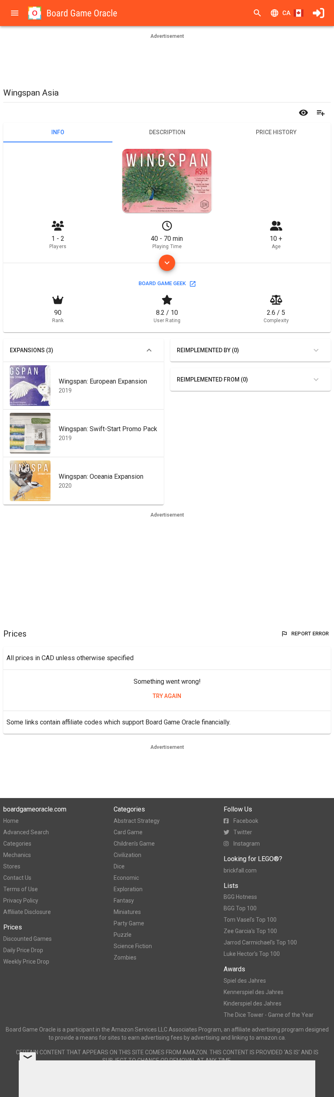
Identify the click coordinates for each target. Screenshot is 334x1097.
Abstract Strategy (137, 821)
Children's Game (134, 843)
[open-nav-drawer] (14, 13)
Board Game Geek (162, 283)
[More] (167, 263)
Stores (11, 866)
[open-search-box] (257, 13)
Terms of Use (20, 889)
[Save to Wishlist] (320, 113)
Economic (126, 878)
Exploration (128, 889)
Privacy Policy (20, 900)
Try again (167, 696)
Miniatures (127, 912)
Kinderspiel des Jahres (252, 1003)
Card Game (128, 832)
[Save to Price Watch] (303, 113)
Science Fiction (133, 946)
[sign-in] (318, 13)
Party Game (129, 923)
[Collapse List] (149, 350)
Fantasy (124, 900)
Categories (17, 843)
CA (286, 13)
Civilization (127, 855)
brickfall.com (240, 870)
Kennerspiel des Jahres (253, 992)
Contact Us (17, 878)
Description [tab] (167, 132)
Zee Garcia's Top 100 (250, 931)
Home (11, 821)
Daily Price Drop (23, 950)
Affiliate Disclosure (27, 912)
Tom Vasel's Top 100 (250, 919)
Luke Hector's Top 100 (252, 954)
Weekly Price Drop (26, 961)
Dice (119, 866)
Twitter (242, 832)
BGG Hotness (240, 897)
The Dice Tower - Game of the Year (269, 1015)
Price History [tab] (276, 132)
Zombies (125, 957)
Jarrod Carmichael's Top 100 (260, 942)
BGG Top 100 (240, 908)
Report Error (310, 633)
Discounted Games (27, 939)
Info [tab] (57, 132)
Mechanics (17, 855)
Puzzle (123, 934)
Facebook (245, 821)
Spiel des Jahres (245, 980)
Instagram (246, 843)
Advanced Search (26, 832)
